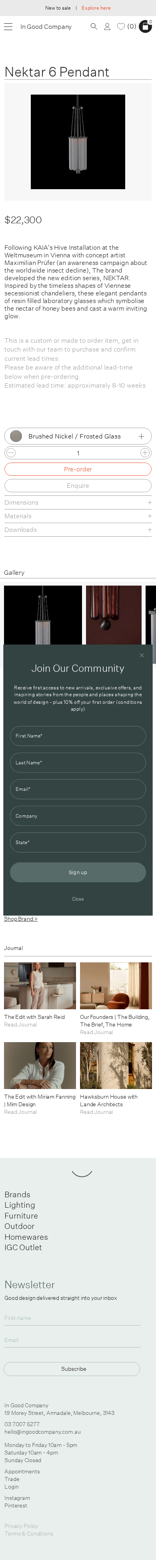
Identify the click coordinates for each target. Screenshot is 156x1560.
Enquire (78, 485)
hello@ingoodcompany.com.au (42, 1431)
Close (78, 898)
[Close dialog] (142, 655)
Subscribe (73, 1368)
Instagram (17, 1497)
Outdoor (19, 1226)
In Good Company (46, 26)
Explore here (96, 8)
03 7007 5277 (21, 1424)
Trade (11, 1479)
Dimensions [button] (21, 502)
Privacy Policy (21, 1526)
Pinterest (15, 1505)
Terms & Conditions (28, 1533)
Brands (17, 1194)
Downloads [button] (20, 529)
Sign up (78, 872)
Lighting (19, 1205)
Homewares (26, 1237)
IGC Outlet (23, 1247)
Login (11, 1486)
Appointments (22, 1471)
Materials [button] (18, 516)
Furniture (21, 1215)
